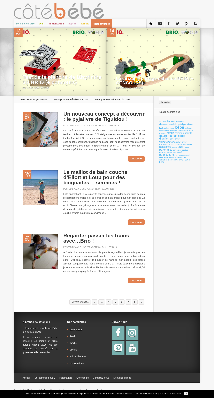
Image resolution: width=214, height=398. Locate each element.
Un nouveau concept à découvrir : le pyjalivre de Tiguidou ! (104, 116)
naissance (165, 146)
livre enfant (182, 142)
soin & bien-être (25, 23)
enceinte (182, 130)
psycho (72, 23)
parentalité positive (180, 150)
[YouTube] (132, 348)
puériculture (166, 154)
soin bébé (179, 155)
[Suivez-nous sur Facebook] (168, 23)
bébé (179, 127)
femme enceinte (183, 133)
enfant (189, 130)
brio (164, 128)
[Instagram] (132, 333)
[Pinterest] (118, 348)
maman (163, 144)
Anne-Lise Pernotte (38, 87)
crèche (162, 131)
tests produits (101, 23)
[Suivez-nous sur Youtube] (159, 23)
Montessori (187, 144)
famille (85, 23)
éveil (41, 23)
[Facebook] (118, 333)
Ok (186, 393)
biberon (190, 124)
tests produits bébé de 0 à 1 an (71, 99)
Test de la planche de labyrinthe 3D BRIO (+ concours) (62, 79)
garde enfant (175, 139)
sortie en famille (170, 157)
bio (160, 128)
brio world (170, 128)
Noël (181, 146)
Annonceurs (82, 378)
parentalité (165, 149)
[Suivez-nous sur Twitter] (177, 23)
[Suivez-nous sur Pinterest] (186, 23)
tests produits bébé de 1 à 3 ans (112, 99)
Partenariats (65, 378)
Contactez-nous (101, 378)
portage (169, 152)
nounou (175, 147)
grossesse (166, 141)
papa (187, 147)
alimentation (56, 23)
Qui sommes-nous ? (45, 378)
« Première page (80, 302)
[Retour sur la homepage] (151, 23)
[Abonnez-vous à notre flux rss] (195, 23)
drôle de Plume (171, 131)
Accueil (26, 378)
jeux (176, 142)
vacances (181, 157)
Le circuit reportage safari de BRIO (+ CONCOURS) (154, 80)
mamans (171, 144)
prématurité (177, 152)
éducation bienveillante (168, 160)
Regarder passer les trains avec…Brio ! (96, 238)
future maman (168, 135)
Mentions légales (122, 378)
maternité (178, 144)
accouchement (167, 121)
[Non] (210, 393)
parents (162, 152)
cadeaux (188, 128)
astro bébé (173, 124)
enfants (162, 133)
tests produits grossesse (33, 99)
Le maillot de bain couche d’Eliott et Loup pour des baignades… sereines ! (95, 177)
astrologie (182, 124)
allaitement (163, 124)
